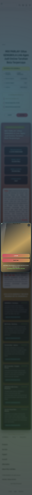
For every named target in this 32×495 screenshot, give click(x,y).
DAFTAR (15, 260)
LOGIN (16, 255)
